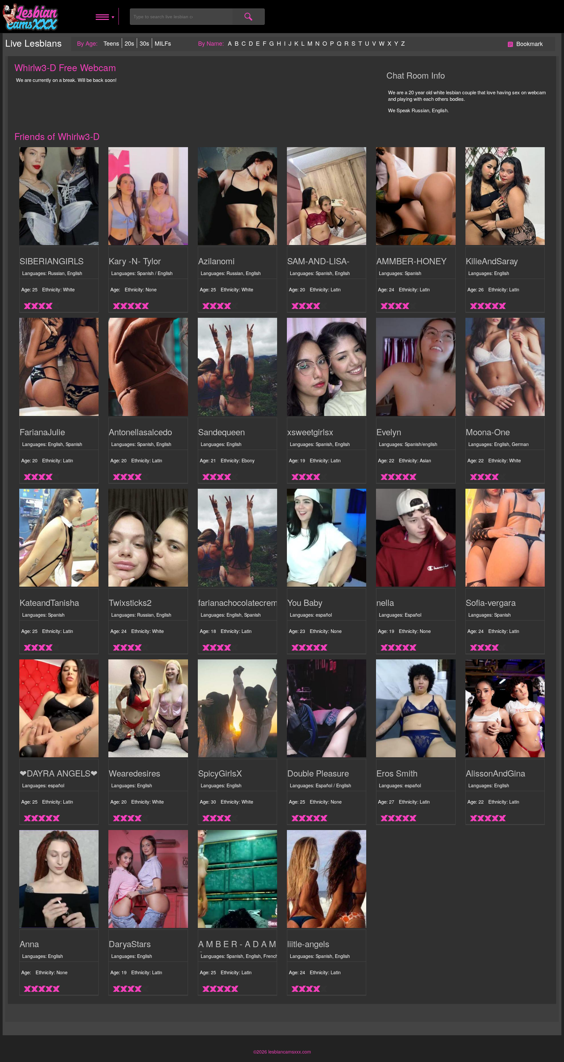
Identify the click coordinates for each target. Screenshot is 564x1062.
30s (144, 43)
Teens (111, 43)
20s (129, 43)
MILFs (163, 43)
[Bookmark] (510, 43)
